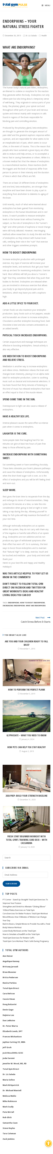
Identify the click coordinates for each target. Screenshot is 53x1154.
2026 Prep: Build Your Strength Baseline (26, 795)
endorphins (13, 603)
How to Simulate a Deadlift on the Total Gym (21, 934)
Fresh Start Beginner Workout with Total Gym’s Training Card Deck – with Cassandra (26, 840)
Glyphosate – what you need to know (26, 735)
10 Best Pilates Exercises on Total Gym (19, 910)
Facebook (20, 587)
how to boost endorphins (32, 603)
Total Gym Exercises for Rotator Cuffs (18, 938)
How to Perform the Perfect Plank (26, 689)
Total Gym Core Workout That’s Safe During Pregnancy (26, 941)
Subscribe (11, 884)
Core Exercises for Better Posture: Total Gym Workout (25, 913)
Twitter (36, 587)
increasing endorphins (14, 606)
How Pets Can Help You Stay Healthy (26, 747)
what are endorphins (36, 606)
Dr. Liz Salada (31, 36)
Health (44, 36)
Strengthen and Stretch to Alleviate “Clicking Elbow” (24, 906)
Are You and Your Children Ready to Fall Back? (26, 643)
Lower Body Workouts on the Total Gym (19, 931)
